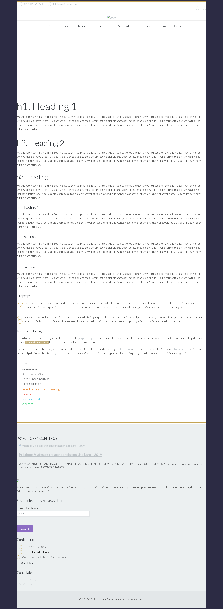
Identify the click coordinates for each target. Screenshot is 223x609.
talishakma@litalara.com (65, 4)
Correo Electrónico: (29, 508)
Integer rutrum (58, 353)
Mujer (82, 26)
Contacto (179, 26)
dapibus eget (87, 338)
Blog (163, 26)
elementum (125, 349)
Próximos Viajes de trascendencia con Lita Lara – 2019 (60, 455)
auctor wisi (176, 349)
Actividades (124, 26)
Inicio (38, 26)
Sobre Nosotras (58, 26)
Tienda (146, 26)
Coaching (101, 26)
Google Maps (28, 563)
